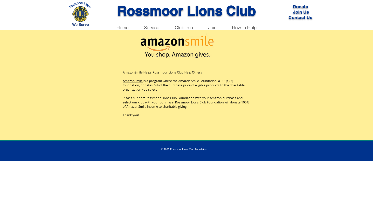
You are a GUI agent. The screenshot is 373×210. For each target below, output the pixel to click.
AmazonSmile (133, 72)
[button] (244, 27)
